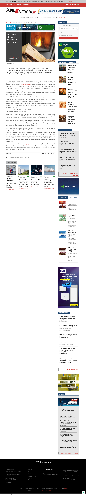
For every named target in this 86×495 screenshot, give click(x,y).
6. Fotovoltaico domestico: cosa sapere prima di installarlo (67, 429)
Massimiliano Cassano (10, 189)
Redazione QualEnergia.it (14, 57)
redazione (66, 488)
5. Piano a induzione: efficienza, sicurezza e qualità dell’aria (66, 435)
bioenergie (12, 157)
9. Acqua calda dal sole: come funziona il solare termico (67, 410)
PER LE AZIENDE (48, 469)
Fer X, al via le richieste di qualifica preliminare (35, 181)
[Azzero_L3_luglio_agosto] (30, 27)
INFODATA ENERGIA (11, 1)
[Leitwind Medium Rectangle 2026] (68, 186)
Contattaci (26, 4)
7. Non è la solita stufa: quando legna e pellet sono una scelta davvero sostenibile (68, 423)
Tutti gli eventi (72, 369)
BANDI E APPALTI (73, 201)
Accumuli (52, 17)
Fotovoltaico (37, 17)
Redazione (9, 4)
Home (7, 22)
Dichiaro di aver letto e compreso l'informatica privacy (68, 32)
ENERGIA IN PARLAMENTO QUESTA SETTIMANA (72, 249)
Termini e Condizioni (57, 490)
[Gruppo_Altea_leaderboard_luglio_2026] (59, 11)
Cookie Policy (49, 490)
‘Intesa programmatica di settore (31, 144)
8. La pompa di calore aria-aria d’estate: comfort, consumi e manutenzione (67, 416)
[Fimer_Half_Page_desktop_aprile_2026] (68, 287)
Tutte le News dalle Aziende (70, 174)
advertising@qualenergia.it (52, 474)
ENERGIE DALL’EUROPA (72, 231)
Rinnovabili (22, 17)
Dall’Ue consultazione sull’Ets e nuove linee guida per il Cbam (49, 182)
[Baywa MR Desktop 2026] (68, 50)
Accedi (70, 1)
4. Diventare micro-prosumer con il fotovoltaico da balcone (68, 441)
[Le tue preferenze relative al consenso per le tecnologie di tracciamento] (83, 492)
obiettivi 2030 (27, 157)
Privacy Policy (3, 494)
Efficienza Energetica (45, 17)
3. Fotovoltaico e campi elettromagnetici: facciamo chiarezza (68, 447)
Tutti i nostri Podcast (69, 453)
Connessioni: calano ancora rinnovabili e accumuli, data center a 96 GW (23, 182)
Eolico (56, 17)
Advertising (17, 4)
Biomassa (12, 22)
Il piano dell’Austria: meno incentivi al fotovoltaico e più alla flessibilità (11, 182)
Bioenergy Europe (26, 84)
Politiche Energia (29, 17)
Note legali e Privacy (41, 490)
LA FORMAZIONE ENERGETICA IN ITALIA (72, 215)
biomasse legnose (19, 157)
